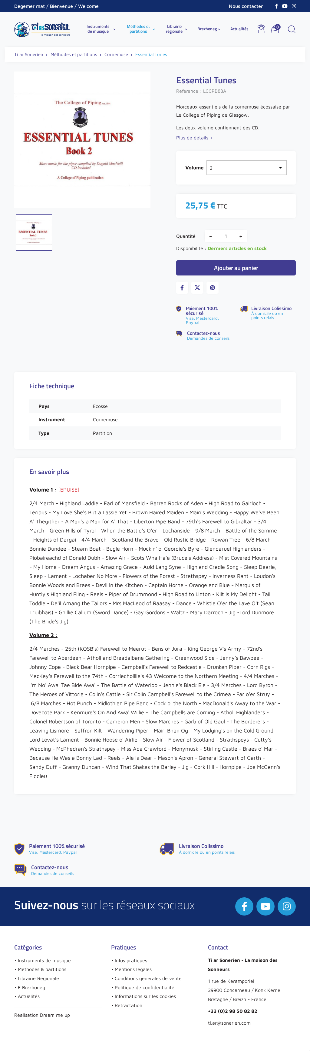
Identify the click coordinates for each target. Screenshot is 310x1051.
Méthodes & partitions (42, 969)
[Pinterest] (212, 288)
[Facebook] (276, 6)
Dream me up (55, 1015)
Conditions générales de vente (148, 978)
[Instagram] (294, 6)
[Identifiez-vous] (261, 28)
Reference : (189, 90)
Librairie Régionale (38, 978)
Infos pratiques (131, 960)
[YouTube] (285, 6)
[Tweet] (197, 288)
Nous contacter (246, 6)
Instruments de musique (102, 28)
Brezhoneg (209, 28)
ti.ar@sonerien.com (229, 1023)
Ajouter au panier (236, 267)
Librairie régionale (177, 28)
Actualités (239, 28)
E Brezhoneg (31, 987)
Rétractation (128, 1005)
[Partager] (182, 288)
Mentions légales (133, 969)
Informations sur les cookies (145, 996)
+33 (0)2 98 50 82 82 (232, 1011)
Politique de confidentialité (144, 987)
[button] (292, 29)
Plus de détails (194, 137)
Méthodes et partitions (141, 28)
